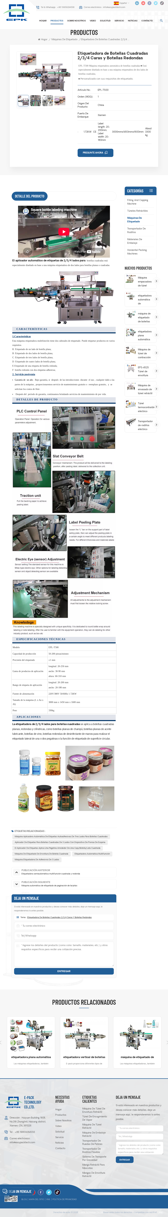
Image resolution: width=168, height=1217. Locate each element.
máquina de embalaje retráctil (94, 1134)
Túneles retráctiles (137, 211)
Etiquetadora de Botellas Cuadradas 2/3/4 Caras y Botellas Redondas (59, 918)
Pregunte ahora (93, 153)
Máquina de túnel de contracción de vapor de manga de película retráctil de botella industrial (144, 354)
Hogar (43, 21)
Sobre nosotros (76, 21)
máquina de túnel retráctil (92, 1126)
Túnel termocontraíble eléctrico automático (146, 408)
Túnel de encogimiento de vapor (94, 1118)
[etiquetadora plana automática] (131, 332)
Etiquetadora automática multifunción (92, 854)
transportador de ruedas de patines (92, 1143)
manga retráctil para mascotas (93, 1167)
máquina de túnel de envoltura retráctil (93, 1110)
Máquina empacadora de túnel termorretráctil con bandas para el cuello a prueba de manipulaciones (146, 282)
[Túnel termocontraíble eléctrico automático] (131, 404)
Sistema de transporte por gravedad (94, 1158)
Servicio (119, 21)
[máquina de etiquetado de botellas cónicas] (131, 314)
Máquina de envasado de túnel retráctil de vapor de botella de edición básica (145, 390)
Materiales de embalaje (134, 241)
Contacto (147, 21)
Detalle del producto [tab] (29, 196)
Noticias (132, 21)
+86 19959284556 (65, 7)
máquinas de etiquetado (64, 39)
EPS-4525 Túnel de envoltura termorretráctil (146, 372)
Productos (57, 21)
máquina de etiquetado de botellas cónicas (144, 318)
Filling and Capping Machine (137, 202)
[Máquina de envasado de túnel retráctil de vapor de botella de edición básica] (131, 386)
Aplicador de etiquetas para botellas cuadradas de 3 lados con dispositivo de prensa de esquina (60, 842)
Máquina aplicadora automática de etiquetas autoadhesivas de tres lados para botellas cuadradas (61, 837)
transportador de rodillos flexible (91, 1151)
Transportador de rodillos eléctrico (145, 425)
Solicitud (105, 21)
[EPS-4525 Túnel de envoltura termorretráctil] (131, 368)
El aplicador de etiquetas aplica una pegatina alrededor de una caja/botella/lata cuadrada (57, 848)
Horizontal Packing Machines (137, 252)
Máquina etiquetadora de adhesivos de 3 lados (37, 860)
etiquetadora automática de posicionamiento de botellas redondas (146, 300)
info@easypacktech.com (114, 7)
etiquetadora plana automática (145, 336)
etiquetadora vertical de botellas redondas (84, 1057)
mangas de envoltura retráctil (93, 1175)
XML (48, 1200)
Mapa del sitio (36, 1200)
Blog (24, 1200)
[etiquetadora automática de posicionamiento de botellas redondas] (131, 296)
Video (93, 21)
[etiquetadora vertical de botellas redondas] (84, 1035)
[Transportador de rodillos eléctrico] (131, 422)
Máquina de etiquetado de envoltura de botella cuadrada (41, 854)
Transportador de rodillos (136, 231)
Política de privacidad (64, 1200)
